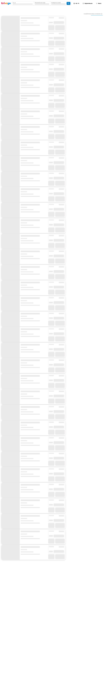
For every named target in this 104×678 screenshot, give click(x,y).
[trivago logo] (6, 3)
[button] (22, 3)
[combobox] (23, 3)
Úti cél (14, 2)
